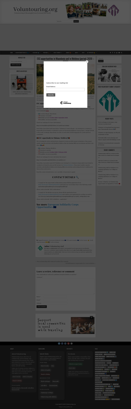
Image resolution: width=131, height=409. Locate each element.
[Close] (87, 61)
